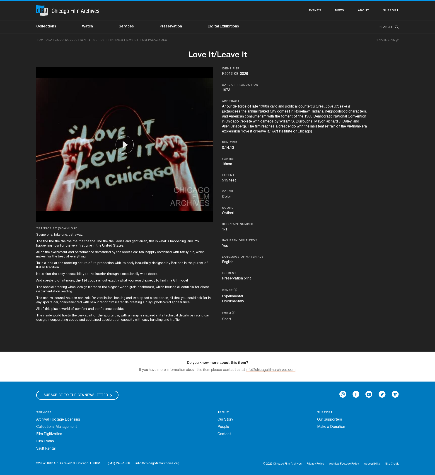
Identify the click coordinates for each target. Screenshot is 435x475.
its (95, 263)
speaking (49, 280)
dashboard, (146, 287)
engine (137, 315)
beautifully (143, 263)
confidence (103, 309)
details (184, 315)
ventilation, (105, 298)
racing (198, 315)
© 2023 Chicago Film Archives (282, 464)
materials (122, 302)
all (178, 287)
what (123, 280)
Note (40, 274)
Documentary (233, 301)
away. (79, 234)
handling (156, 319)
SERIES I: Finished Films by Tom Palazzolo (130, 40)
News (339, 10)
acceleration (111, 319)
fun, (192, 252)
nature (82, 263)
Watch (87, 26)
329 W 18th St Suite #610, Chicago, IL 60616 (69, 463)
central (48, 298)
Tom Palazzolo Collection (63, 40)
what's (164, 241)
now (56, 245)
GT (175, 280)
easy (61, 274)
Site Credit (392, 464)
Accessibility (372, 464)
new (93, 302)
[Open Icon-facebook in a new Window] (356, 394)
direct (204, 287)
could (191, 298)
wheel (72, 287)
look (50, 263)
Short (226, 319)
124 (84, 280)
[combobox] (387, 27)
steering (61, 287)
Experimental (232, 296)
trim (111, 302)
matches (94, 287)
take (57, 234)
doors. (153, 274)
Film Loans (45, 441)
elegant (113, 287)
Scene (41, 234)
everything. (78, 256)
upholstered (161, 302)
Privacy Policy (315, 464)
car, (56, 302)
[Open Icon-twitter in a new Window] (382, 394)
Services (126, 26)
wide (143, 274)
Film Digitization (49, 434)
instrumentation (48, 291)
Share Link (386, 40)
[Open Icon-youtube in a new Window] (368, 394)
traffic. (175, 319)
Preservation (171, 26)
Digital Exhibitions (223, 26)
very (74, 245)
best (61, 256)
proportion (105, 263)
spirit (88, 315)
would (139, 280)
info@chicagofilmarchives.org (157, 463)
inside (47, 315)
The (39, 241)
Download (68, 228)
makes (41, 256)
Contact (224, 434)
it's (196, 241)
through (113, 274)
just (104, 280)
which (200, 252)
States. (118, 245)
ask (199, 298)
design (82, 287)
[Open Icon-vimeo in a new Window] (395, 394)
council (59, 298)
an (130, 315)
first (81, 245)
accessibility (75, 274)
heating (119, 298)
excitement (59, 252)
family (184, 252)
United (107, 245)
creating (136, 302)
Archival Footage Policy (344, 464)
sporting (70, 263)
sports (127, 252)
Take (39, 263)
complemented (71, 302)
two (136, 298)
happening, (178, 241)
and (128, 241)
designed (159, 263)
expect (150, 280)
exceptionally (129, 274)
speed (144, 298)
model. (183, 280)
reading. (67, 291)
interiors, (68, 280)
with (176, 252)
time (89, 245)
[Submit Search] (395, 27)
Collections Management (56, 426)
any (38, 302)
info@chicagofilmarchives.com (270, 370)
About (364, 10)
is (156, 241)
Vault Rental (46, 448)
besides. (119, 309)
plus (54, 309)
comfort (81, 309)
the (45, 241)
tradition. (53, 267)
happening (44, 245)
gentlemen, (140, 241)
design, (41, 319)
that (177, 298)
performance (84, 252)
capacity (127, 319)
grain (133, 287)
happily (150, 252)
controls (187, 287)
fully (148, 302)
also (48, 274)
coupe (92, 280)
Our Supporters (329, 419)
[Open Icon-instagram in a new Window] (342, 394)
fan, (142, 252)
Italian (40, 267)
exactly (113, 280)
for (62, 245)
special (48, 287)
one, (50, 234)
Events (315, 10)
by (113, 252)
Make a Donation (331, 426)
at (55, 263)
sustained (93, 319)
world (65, 309)
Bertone (177, 263)
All (38, 252)
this (152, 241)
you (131, 280)
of (42, 252)
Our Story (225, 419)
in (94, 245)
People (223, 426)
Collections (46, 26)
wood (124, 287)
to (87, 274)
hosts (66, 315)
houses (170, 287)
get (71, 234)
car (135, 252)
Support (391, 10)
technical (171, 315)
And (39, 280)
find (163, 280)
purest (198, 263)
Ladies (119, 241)
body (130, 263)
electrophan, (159, 298)
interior (100, 274)
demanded (103, 252)
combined (164, 252)
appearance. (181, 302)
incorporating (58, 319)
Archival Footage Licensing (58, 419)
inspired (149, 315)
